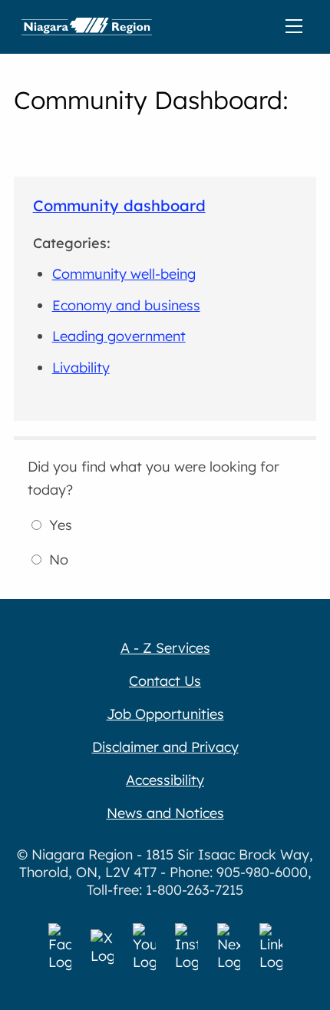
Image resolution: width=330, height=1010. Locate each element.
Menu (297, 27)
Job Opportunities (165, 714)
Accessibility (165, 780)
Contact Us (165, 681)
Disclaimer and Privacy (165, 747)
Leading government (119, 336)
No (58, 559)
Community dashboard (119, 205)
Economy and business (126, 305)
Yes (60, 525)
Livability (81, 367)
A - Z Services (165, 648)
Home (86, 27)
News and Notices (165, 813)
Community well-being (124, 274)
